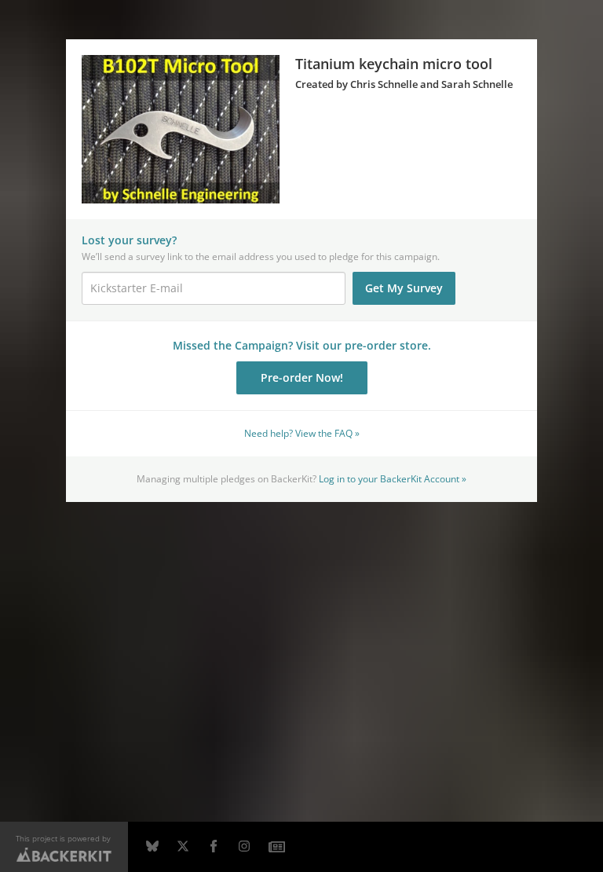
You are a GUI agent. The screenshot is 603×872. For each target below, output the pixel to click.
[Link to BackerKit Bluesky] (152, 847)
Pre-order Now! (302, 377)
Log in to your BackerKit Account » (392, 478)
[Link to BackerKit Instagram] (244, 847)
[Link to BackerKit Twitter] (183, 847)
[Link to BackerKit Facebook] (213, 847)
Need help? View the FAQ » (302, 433)
